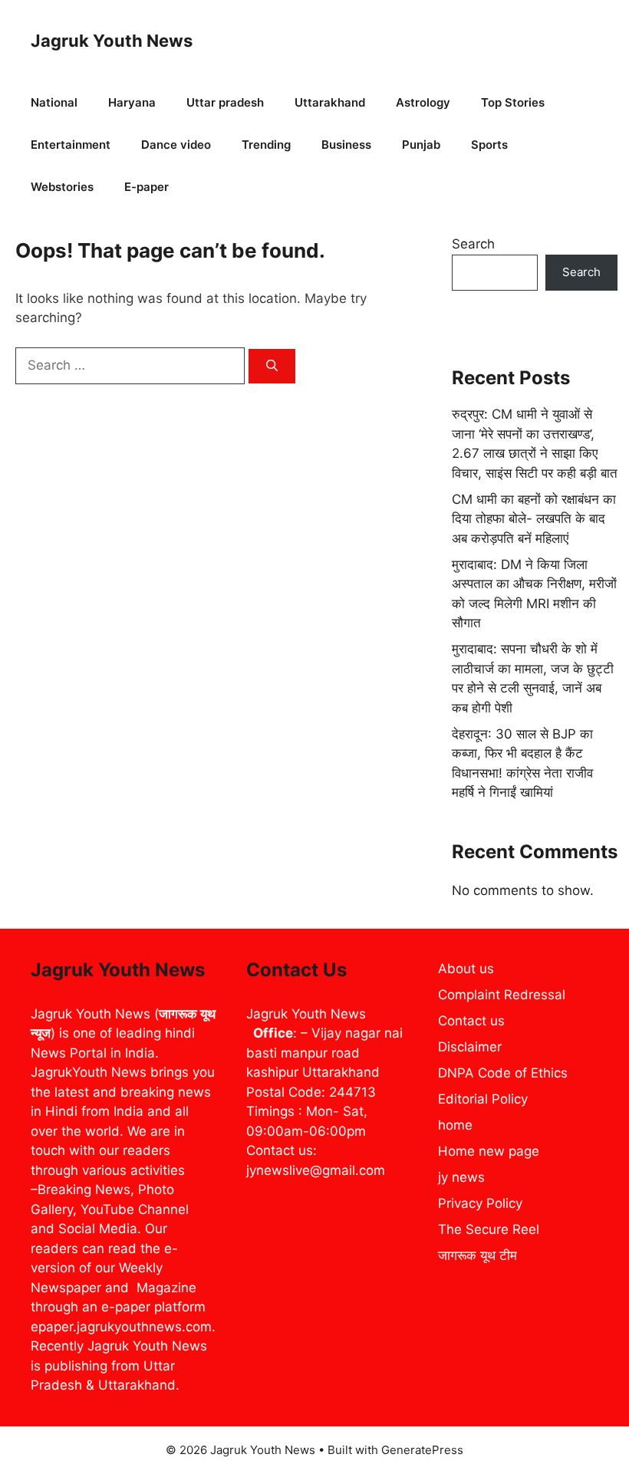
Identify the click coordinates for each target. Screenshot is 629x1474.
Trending (266, 144)
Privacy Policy (480, 1203)
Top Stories (513, 102)
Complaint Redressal (501, 994)
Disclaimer (470, 1047)
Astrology (423, 102)
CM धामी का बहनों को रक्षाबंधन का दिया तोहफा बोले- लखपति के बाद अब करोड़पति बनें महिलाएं (534, 519)
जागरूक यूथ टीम (477, 1255)
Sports (489, 144)
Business (346, 144)
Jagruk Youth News (112, 41)
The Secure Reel (488, 1229)
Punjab (421, 144)
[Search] (272, 366)
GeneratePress (422, 1450)
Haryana (132, 102)
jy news (461, 1177)
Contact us (471, 1020)
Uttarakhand (330, 102)
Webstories (62, 186)
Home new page (488, 1151)
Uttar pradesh (225, 102)
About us (466, 968)
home (455, 1125)
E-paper (146, 186)
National (54, 102)
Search (473, 244)
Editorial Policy (483, 1099)
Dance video (176, 144)
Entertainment (70, 144)
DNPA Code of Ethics (503, 1073)
